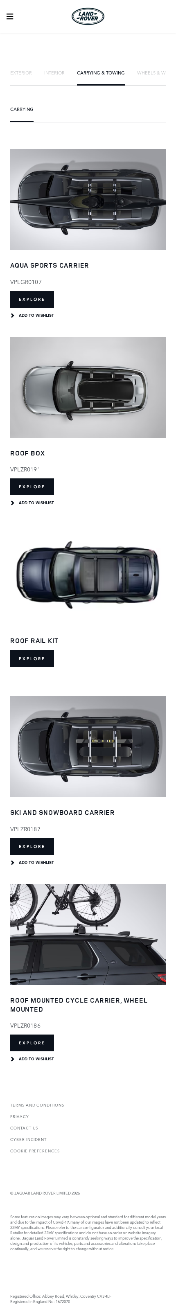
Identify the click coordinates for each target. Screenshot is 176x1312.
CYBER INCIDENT (28, 1139)
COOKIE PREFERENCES (35, 1150)
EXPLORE (32, 299)
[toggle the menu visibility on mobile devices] (10, 16)
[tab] (21, 72)
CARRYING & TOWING (101, 72)
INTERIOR (54, 72)
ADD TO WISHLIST (36, 315)
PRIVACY (19, 1116)
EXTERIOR (21, 72)
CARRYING (22, 109)
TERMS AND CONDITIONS (37, 1104)
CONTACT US (24, 1127)
